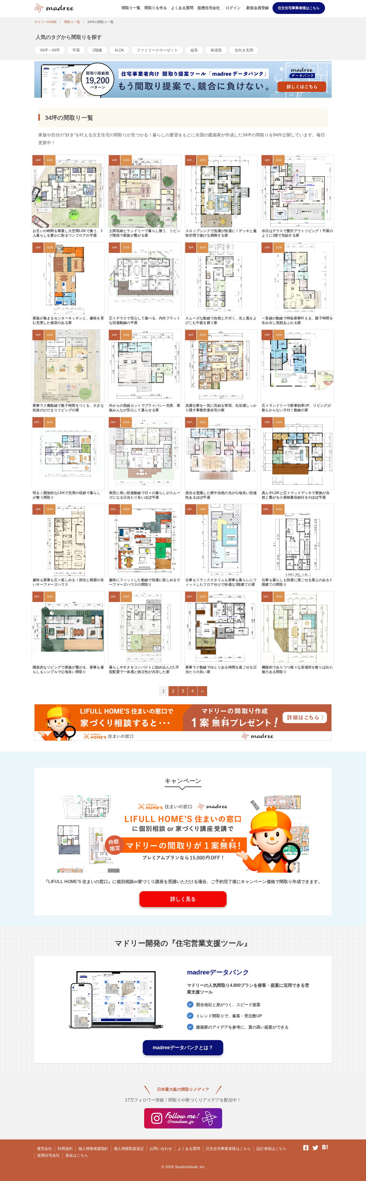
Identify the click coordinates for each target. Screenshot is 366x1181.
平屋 (76, 50)
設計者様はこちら (271, 1148)
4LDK (119, 50)
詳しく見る (183, 899)
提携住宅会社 (208, 8)
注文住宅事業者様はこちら (299, 8)
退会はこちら (76, 1155)
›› (202, 691)
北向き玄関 (243, 50)
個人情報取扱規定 (129, 1148)
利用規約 (65, 1148)
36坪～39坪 (50, 50)
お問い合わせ (161, 1148)
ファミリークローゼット (157, 50)
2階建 (97, 50)
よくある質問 (182, 8)
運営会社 (44, 1148)
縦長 (194, 50)
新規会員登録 (257, 8)
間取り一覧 (131, 8)
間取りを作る (155, 8)
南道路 (216, 50)
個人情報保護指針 (93, 1148)
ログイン (233, 8)
